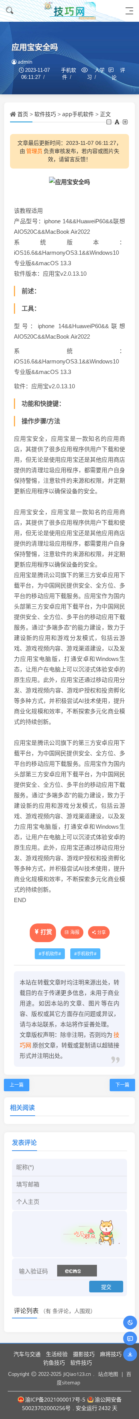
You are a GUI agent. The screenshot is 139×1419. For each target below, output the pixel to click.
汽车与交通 (27, 1354)
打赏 (46, 932)
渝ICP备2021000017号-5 (55, 1399)
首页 (22, 114)
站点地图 (108, 1373)
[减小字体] (109, 121)
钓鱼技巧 (54, 1362)
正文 (105, 114)
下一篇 (122, 1085)
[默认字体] (117, 121)
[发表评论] (130, 1338)
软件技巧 (45, 114)
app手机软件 (78, 114)
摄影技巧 (84, 1354)
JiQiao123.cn (77, 1373)
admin (25, 61)
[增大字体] (125, 121)
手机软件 (49, 953)
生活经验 (57, 1354)
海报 (75, 932)
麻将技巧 (111, 1354)
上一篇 (17, 1085)
